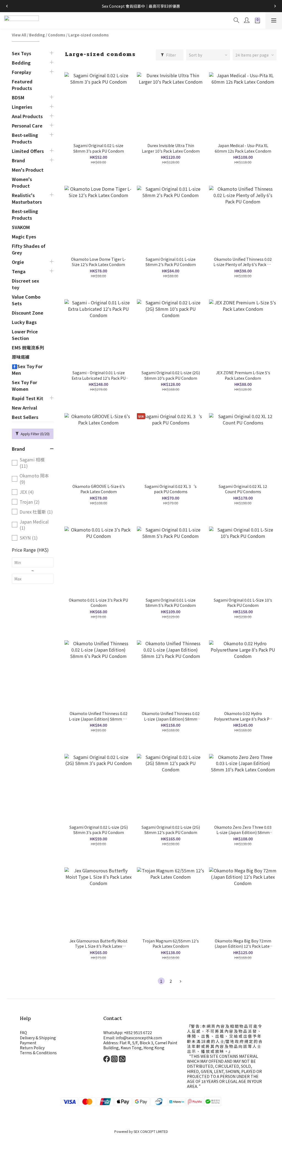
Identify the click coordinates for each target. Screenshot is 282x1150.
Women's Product (22, 182)
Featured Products (22, 84)
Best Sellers (25, 417)
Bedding (37, 35)
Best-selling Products (25, 138)
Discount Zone (27, 312)
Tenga (19, 271)
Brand (18, 160)
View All (19, 35)
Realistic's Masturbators (27, 198)
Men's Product (28, 169)
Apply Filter (35, 433)
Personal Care (27, 125)
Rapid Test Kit (27, 398)
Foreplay (21, 72)
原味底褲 (20, 357)
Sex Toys (21, 53)
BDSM (18, 97)
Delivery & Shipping (38, 1037)
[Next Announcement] (275, 6)
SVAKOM (21, 227)
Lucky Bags (24, 322)
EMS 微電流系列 (28, 347)
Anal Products (27, 116)
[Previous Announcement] (6, 6)
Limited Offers (28, 151)
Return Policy (32, 1047)
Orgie (18, 262)
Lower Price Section (25, 334)
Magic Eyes (24, 236)
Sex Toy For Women (24, 385)
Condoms (56, 35)
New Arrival (24, 407)
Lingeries (22, 106)
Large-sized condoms (88, 35)
